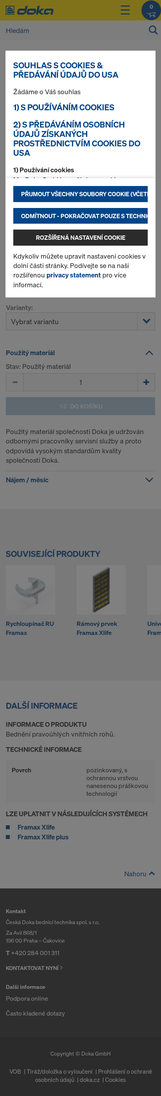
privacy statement (74, 274)
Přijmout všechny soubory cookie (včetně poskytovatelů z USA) (84, 194)
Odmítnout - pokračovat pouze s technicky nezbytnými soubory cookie (84, 216)
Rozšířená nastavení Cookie (80, 237)
